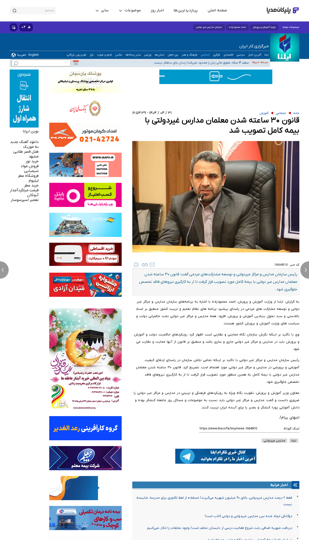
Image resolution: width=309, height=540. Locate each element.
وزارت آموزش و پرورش (264, 27)
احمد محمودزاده (237, 27)
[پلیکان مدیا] (282, 10)
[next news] (304, 270)
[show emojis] (13, 27)
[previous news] (4, 270)
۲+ (23, 27)
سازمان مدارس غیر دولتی (209, 27)
